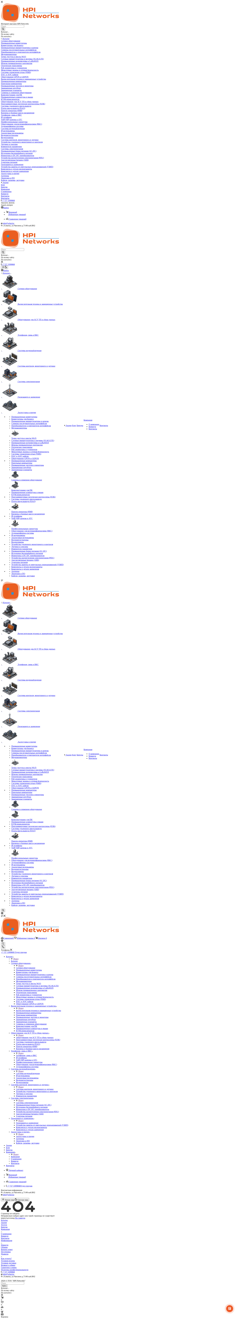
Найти (4, 1286)
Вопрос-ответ (7, 1249)
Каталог (14, 961)
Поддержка (6, 1252)
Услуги (4, 1225)
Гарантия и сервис (9, 1267)
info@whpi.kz (8, 223)
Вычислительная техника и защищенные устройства (38, 1010)
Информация (6, 1240)
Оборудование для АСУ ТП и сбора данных (35, 1037)
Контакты (5, 1238)
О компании (6, 1234)
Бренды (4, 1227)
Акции (4, 1222)
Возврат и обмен (8, 1265)
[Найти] (3, 29)
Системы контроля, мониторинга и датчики (35, 1089)
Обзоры (4, 1247)
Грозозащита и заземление (27, 1123)
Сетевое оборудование (25, 968)
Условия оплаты (8, 1261)
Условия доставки (8, 1263)
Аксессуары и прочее (25, 1136)
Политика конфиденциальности (14, 1270)
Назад (16, 959)
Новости (4, 1245)
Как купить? (6, 1258)
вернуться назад (8, 1218)
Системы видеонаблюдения (28, 1073)
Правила (4, 1254)
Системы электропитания (27, 1103)
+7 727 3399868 (8, 200)
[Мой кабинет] (2, 914)
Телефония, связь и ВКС (26, 1055)
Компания (15, 1157)
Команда (4, 1236)
